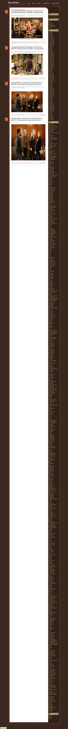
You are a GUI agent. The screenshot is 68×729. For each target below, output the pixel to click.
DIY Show (50, 312)
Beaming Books (51, 201)
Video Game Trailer (52, 687)
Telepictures (51, 637)
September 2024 (51, 58)
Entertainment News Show (53, 332)
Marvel (50, 457)
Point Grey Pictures (52, 543)
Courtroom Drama (52, 266)
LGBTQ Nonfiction (52, 437)
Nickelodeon (51, 507)
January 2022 (51, 63)
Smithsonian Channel (52, 598)
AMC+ (50, 165)
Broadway (50, 217)
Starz (50, 616)
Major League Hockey (52, 453)
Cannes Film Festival (52, 223)
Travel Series (51, 653)
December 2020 (51, 76)
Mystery (50, 484)
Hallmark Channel (52, 392)
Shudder (50, 584)
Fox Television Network (53, 360)
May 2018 (50, 114)
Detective (50, 287)
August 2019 (51, 96)
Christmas (51, 245)
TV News (50, 664)
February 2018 (51, 118)
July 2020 (50, 82)
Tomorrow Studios (52, 650)
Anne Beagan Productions (53, 175)
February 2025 (51, 53)
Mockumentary (51, 469)
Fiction (50, 348)
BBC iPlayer (51, 197)
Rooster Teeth (51, 565)
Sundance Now (51, 620)
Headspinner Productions (53, 399)
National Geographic (52, 488)
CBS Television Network (17, 42)
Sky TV (50, 594)
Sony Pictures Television (53, 601)
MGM (50, 462)
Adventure (51, 148)
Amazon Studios (52, 158)
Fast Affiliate (51, 344)
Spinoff (50, 609)
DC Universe (51, 283)
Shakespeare (51, 578)
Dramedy (50, 323)
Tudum (50, 659)
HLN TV (50, 409)
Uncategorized (51, 671)
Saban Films (51, 567)
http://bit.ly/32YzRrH (14, 89)
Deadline (50, 284)
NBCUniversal (51, 495)
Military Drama (51, 467)
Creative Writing (51, 271)
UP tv (50, 679)
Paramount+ (51, 529)
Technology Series (52, 632)
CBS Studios (51, 235)
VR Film (50, 688)
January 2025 (51, 54)
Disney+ (50, 310)
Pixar (50, 538)
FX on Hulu (51, 376)
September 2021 (51, 66)
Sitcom (50, 590)
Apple (50, 180)
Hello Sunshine (51, 402)
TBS (50, 631)
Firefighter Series (52, 350)
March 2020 (51, 87)
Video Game (51, 684)
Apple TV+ (51, 184)
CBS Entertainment (25, 41)
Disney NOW (51, 305)
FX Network (51, 375)
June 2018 (51, 113)
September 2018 (51, 109)
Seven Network (51, 577)
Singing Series (51, 589)
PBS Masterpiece (52, 533)
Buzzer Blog (51, 219)
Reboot (50, 556)
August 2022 (51, 60)
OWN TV (50, 519)
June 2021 (51, 70)
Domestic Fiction (52, 317)
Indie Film (50, 419)
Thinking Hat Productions (53, 644)
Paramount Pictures (52, 526)
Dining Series (51, 289)
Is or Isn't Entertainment (53, 421)
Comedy (21, 42)
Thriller (50, 645)
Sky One (50, 593)
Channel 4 (50, 238)
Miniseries (51, 468)
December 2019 (51, 91)
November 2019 (51, 92)
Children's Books (52, 240)
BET (50, 203)
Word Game (51, 706)
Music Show (51, 480)
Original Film (51, 516)
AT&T (50, 186)
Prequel (31, 42)
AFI (50, 149)
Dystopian (50, 327)
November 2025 (51, 42)
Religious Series (51, 560)
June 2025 (51, 48)
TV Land (50, 661)
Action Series (51, 142)
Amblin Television (52, 159)
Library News (51, 442)
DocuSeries (51, 316)
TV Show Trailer (51, 666)
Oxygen (50, 520)
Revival (50, 561)
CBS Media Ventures (30, 41)
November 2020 (51, 77)
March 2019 (51, 102)
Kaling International (52, 426)
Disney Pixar (51, 306)
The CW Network (52, 638)
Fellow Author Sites (52, 26)
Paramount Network (52, 525)
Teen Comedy (51, 633)
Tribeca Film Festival (52, 654)
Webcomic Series (52, 700)
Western (50, 702)
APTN (50, 185)
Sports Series (51, 611)
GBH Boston (51, 383)
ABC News (51, 136)
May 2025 (50, 49)
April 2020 (50, 86)
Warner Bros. (51, 691)
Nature (50, 491)
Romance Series (52, 564)
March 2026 (51, 37)
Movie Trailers (51, 475)
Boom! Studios (51, 211)
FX (49, 372)
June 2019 (51, 98)
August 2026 (51, 32)
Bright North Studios (52, 213)
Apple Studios (51, 181)
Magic (50, 451)
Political (50, 545)
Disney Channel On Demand (53, 298)
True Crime (51, 656)
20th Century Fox (52, 125)
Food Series (51, 354)
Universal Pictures (52, 672)
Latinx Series (51, 431)
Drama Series (16, 114)
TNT (50, 649)
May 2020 (50, 85)
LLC (50, 448)
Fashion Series (51, 343)
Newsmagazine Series (52, 504)
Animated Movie (51, 171)
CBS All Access (16, 41)
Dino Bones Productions (53, 290)
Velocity (50, 682)
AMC (50, 160)
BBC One (50, 198)
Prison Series (51, 550)
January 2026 (51, 39)
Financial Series (51, 349)
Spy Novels (51, 614)
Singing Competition (52, 588)
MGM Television (51, 463)
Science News (51, 572)
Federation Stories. (52, 345)
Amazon (50, 154)
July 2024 (50, 59)
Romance (33, 42)
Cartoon (50, 225)
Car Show (50, 224)
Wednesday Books (52, 701)
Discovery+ (51, 293)
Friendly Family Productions (53, 369)
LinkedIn (50, 717)
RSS (59, 6)
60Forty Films (51, 130)
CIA (50, 249)
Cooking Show (51, 265)
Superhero (51, 622)
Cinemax (50, 250)
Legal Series (51, 434)
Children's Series (52, 241)
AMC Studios (51, 163)
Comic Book (51, 260)
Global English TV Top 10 (53, 385)
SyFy (50, 626)
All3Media (50, 152)
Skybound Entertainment (53, 595)
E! (49, 328)
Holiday (50, 410)
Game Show (51, 380)
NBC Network (51, 494)
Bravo (50, 212)
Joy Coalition (51, 425)
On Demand (51, 514)
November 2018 (51, 107)
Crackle (50, 267)
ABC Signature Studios (53, 137)
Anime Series (51, 174)
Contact (50, 27)
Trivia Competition (52, 655)
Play (50, 539)
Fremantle (50, 366)
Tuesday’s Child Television (53, 660)
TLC (50, 648)
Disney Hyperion (51, 302)
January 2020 (51, 90)
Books (50, 22)
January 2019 (51, 104)
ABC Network (51, 135)
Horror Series (51, 414)
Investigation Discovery (53, 420)
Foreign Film (51, 355)
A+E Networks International (53, 132)
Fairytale (50, 339)
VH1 (50, 683)
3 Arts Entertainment (52, 129)
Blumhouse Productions (53, 206)
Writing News (51, 708)
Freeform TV (51, 365)
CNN (50, 255)
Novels (50, 511)
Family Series (28, 42)
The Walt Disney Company (53, 643)
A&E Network (51, 131)
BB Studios (51, 195)
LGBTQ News (51, 436)
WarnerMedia (51, 697)
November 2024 (51, 55)
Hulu (50, 415)
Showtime (50, 581)
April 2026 (50, 36)
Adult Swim (51, 147)
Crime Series (51, 273)
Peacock (50, 534)
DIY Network (51, 311)
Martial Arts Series (52, 456)
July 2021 (50, 69)
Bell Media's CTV (52, 202)
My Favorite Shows (52, 25)
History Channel (51, 408)
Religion (50, 559)
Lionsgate (50, 445)
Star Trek (50, 615)
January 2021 (51, 75)
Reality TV (51, 555)
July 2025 (50, 47)
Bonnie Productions (52, 207)
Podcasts (50, 540)
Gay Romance (51, 382)
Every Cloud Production (53, 338)
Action (50, 141)
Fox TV (19, 114)
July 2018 (50, 112)
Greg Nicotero (51, 391)
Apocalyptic (51, 179)
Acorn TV (50, 140)
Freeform (50, 364)
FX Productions (51, 377)
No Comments (43, 41)
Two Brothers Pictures (52, 670)
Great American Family (52, 388)
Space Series (51, 604)
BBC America (51, 196)
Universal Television (52, 677)
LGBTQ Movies (51, 435)
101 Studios (51, 124)
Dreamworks (51, 326)
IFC (50, 418)
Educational (51, 329)
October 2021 (51, 65)
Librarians (50, 441)
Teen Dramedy (51, 636)
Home (50, 21)
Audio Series (51, 191)
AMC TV (50, 164)
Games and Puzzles (52, 381)
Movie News (51, 473)
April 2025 (50, 50)
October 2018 (51, 108)
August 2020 (51, 81)
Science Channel (52, 570)
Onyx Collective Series (52, 515)
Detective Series (52, 288)
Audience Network (52, 190)
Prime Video (51, 549)
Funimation (51, 370)
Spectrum (50, 605)
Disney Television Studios (53, 307)
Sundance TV (51, 621)
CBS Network (35, 41)
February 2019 (51, 103)
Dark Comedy (51, 278)
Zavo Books (13, 2)
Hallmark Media (51, 393)
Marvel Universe (51, 458)
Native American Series (53, 490)
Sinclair (50, 587)
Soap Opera (51, 599)
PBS (50, 532)
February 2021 (51, 74)
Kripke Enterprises (52, 429)
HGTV (50, 403)
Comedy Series (24, 42)
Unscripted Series (52, 678)
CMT (50, 252)
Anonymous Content (52, 176)
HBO (50, 397)
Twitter (50, 718)
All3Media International (52, 153)
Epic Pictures (51, 334)
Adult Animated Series (52, 146)
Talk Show (51, 628)
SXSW (50, 625)
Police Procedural (52, 544)
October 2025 (51, 43)
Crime (50, 272)
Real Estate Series (52, 554)
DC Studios (51, 282)
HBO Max (50, 398)
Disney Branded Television (53, 295)
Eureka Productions (52, 337)
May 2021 (50, 71)
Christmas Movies (52, 246)
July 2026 (50, 33)
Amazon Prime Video (52, 157)
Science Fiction (51, 571)
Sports (50, 610)
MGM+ (50, 464)
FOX (37, 86)
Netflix (50, 502)
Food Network (51, 353)
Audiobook (51, 192)
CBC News (51, 228)
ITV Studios (51, 424)
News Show (51, 503)
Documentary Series (52, 315)
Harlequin (50, 396)
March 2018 (51, 117)
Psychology (51, 551)
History (50, 407)
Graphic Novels (51, 386)
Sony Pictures (51, 600)
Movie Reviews (51, 474)
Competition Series (52, 261)
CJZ (50, 251)
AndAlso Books (51, 168)
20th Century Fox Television (53, 126)
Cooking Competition (52, 263)
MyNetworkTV (51, 483)
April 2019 (50, 101)
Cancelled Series (52, 222)
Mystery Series (51, 485)
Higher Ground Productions (53, 404)
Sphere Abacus (51, 606)
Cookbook (50, 262)
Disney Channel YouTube (53, 299)
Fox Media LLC (51, 356)
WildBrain (50, 703)
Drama (50, 321)
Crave (50, 268)
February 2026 (51, 38)
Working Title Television (53, 707)
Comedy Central (51, 257)
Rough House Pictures (52, 566)
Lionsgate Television (52, 447)
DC (49, 279)
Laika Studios (51, 430)
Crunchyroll (51, 276)
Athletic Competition (52, 187)
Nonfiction (50, 510)
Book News (51, 208)
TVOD (50, 667)
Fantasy (50, 342)
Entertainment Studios (52, 333)
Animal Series (51, 170)
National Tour (51, 489)
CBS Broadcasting (20, 41)
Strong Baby (51, 617)
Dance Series (51, 277)
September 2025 (51, 44)
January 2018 (51, 119)
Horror (50, 413)
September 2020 (51, 80)
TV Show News (22, 114)
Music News (51, 479)
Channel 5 (50, 239)
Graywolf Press (51, 387)
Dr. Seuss (50, 318)
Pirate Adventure (52, 537)
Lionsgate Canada (52, 446)
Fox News (50, 359)
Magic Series (51, 452)
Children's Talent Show (52, 244)
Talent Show (51, 627)
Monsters (50, 472)
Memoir (50, 461)
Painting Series (51, 521)
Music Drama (51, 478)
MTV (50, 477)
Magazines (51, 450)
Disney (50, 294)
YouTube (50, 711)
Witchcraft (51, 705)
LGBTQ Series (51, 440)
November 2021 (51, 64)
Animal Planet (51, 169)
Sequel (50, 576)
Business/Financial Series (53, 218)
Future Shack (51, 371)
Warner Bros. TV (52, 696)
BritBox (50, 214)
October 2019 (51, 93)
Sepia (50, 575)
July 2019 (50, 97)
